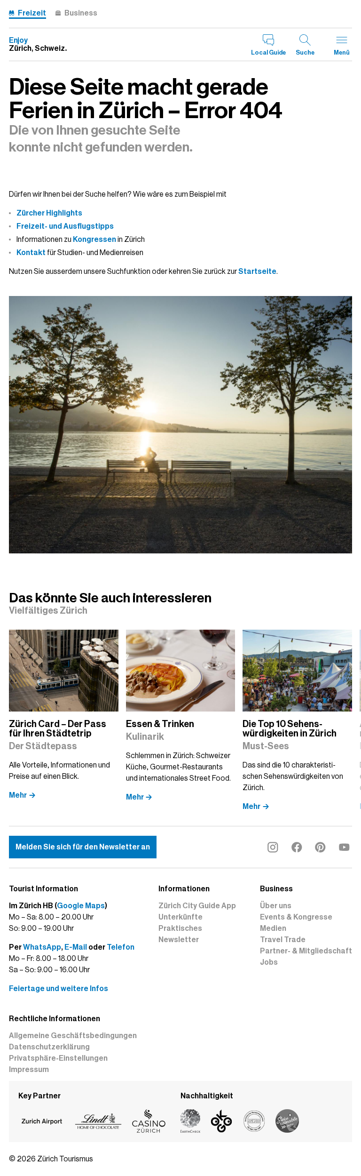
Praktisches (180, 928)
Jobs (269, 962)
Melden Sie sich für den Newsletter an (83, 847)
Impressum (29, 1069)
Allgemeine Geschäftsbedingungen (73, 1036)
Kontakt (31, 252)
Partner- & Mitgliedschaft (306, 951)
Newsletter (178, 940)
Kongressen (94, 239)
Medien (273, 928)
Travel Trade (283, 940)
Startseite (257, 271)
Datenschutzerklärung (49, 1047)
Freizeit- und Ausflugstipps (65, 226)
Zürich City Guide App (197, 906)
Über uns (275, 906)
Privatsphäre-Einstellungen (58, 1058)
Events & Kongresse (296, 917)
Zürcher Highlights (49, 213)
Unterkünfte (180, 917)
